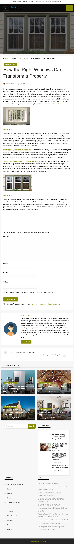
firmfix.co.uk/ (55, 104)
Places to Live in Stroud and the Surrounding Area (60, 466)
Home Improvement (17, 58)
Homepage (6, 58)
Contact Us (31, 1)
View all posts (26, 342)
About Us (25, 1)
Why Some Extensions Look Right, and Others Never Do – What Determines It (59, 456)
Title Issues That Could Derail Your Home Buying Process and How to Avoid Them (16, 412)
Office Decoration (12, 516)
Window (9, 529)
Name (5, 263)
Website (5, 282)
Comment (6, 236)
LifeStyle (10, 511)
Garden (9, 498)
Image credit (7, 129)
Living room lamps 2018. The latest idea (52, 387)
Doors (9, 489)
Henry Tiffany (10, 83)
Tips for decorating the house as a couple (51, 413)
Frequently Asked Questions (43, 1)
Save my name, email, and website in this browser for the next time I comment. (29, 292)
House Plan (10, 507)
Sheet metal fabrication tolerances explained (59, 435)
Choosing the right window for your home (17, 150)
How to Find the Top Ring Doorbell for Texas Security (59, 445)
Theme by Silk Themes (37, 541)
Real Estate (10, 520)
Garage (9, 493)
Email (5, 273)
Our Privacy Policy (56, 1)
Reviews (9, 525)
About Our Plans (17, 1)
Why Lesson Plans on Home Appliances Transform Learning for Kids (18, 387)
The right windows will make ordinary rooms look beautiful (22, 161)
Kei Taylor (6, 392)
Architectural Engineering (15, 484)
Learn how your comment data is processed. (45, 304)
